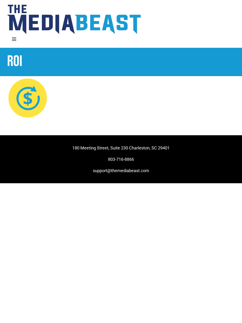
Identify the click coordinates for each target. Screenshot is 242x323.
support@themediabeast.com (121, 170)
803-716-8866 (121, 159)
